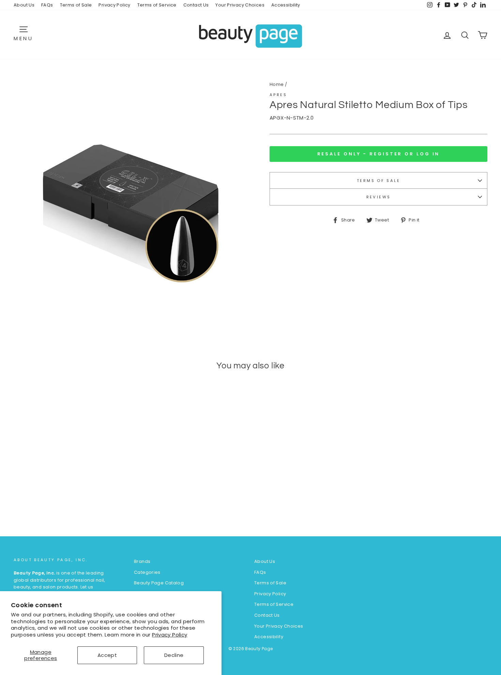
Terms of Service (157, 5)
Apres (278, 94)
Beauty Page (259, 648)
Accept (107, 655)
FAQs (47, 5)
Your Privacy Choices (239, 5)
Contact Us (196, 5)
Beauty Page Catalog (159, 583)
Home (277, 84)
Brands (142, 561)
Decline (174, 655)
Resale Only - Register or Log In (378, 154)
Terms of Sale (76, 5)
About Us (24, 5)
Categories (147, 572)
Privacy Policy (169, 634)
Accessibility (285, 5)
